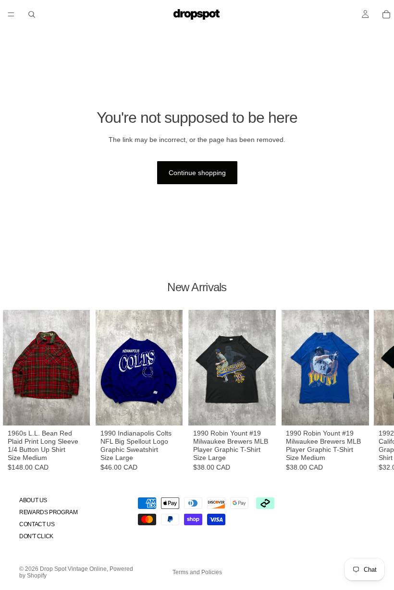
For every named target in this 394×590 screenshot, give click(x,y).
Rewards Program (48, 512)
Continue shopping (197, 173)
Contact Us (36, 524)
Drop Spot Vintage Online (73, 569)
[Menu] (11, 14)
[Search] (31, 14)
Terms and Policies (197, 572)
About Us (33, 499)
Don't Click (36, 536)
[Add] (77, 410)
